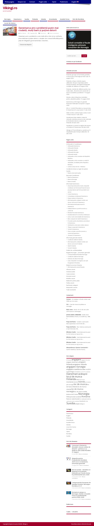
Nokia (76, 394)
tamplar (77, 404)
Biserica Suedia (72, 181)
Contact (32, 2)
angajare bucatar (85, 360)
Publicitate (64, 2)
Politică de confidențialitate (74, 250)
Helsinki (76, 382)
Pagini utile (43, 2)
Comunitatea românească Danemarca (78, 196)
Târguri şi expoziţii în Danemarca (76, 227)
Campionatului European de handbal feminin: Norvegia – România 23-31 (81, 484)
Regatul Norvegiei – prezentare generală (78, 252)
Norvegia (7, 19)
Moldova (68, 394)
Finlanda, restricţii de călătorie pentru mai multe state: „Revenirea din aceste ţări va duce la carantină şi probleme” (78, 90)
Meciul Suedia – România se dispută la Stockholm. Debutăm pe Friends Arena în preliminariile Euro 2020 (81, 472)
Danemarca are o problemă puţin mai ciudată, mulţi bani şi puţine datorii (39, 29)
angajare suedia (73, 369)
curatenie (87, 371)
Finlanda (35, 19)
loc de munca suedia (81, 391)
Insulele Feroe (64, 19)
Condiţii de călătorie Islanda (75, 239)
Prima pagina (9, 2)
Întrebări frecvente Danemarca (76, 212)
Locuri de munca (9, 23)
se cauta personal (85, 399)
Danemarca (17, 19)
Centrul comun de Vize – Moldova (76, 166)
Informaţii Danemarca (72, 184)
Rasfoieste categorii (72, 285)
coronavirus (77, 371)
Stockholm (82, 401)
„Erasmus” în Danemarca (74, 235)
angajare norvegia (75, 366)
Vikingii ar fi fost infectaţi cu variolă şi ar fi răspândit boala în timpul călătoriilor (78, 131)
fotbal (77, 379)
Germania (82, 379)
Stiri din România (78, 19)
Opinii (54, 2)
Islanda (43, 19)
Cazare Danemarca (73, 194)
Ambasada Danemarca (74, 146)
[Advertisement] (50, 11)
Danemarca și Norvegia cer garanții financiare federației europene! (76, 102)
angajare (76, 359)
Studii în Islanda (72, 246)
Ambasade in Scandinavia (73, 144)
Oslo (68, 397)
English (74, 2)
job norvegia (69, 384)
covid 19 (83, 371)
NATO (73, 394)
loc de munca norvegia (74, 390)
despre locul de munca (76, 375)
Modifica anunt (70, 278)
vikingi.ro (82, 404)
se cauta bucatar (75, 399)
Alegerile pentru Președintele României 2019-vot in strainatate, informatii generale (80, 460)
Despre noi (22, 2)
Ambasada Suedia (72, 154)
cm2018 (88, 369)
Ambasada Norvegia (73, 152)
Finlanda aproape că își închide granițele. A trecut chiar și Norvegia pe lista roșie (78, 75)
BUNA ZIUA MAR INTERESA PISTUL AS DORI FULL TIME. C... (78, 316)
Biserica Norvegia (72, 179)
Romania (86, 396)
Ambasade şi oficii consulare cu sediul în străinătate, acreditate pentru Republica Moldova (78, 162)
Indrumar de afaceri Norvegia (75, 258)
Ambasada (68, 360)
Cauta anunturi (70, 274)
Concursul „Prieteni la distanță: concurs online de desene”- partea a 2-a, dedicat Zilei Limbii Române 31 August (81, 448)
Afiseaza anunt (70, 269)
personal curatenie (75, 397)
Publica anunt (70, 283)
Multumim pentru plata (72, 281)
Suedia (27, 19)
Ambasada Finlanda (73, 148)
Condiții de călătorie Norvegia (75, 256)
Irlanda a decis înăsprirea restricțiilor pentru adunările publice (76, 98)
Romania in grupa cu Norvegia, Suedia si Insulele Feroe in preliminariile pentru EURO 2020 (81, 494)
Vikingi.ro (10, 8)
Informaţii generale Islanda (74, 238)
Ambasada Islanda (72, 150)
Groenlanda (53, 19)
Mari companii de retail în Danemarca (77, 219)
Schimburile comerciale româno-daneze (78, 225)
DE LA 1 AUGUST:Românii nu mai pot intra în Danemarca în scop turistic (78, 109)
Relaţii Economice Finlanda (74, 265)
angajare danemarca (72, 362)
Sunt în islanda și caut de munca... (76, 349)
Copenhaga (70, 372)
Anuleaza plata (70, 271)
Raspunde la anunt (71, 287)
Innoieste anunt (70, 276)
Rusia (68, 399)
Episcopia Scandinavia (72, 175)
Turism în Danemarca (73, 229)
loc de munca (80, 384)
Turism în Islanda (72, 248)
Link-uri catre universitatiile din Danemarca (79, 217)
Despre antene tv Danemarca (75, 198)
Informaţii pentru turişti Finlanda (76, 267)
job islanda (88, 382)
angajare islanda (80, 364)
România (69, 434)
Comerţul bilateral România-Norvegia (77, 254)
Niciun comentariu (54, 33)
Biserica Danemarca (73, 177)
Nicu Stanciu (23, 33)
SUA (87, 401)
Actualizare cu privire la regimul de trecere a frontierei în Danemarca (78, 126)
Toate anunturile (71, 290)
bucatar (82, 369)
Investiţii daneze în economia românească (79, 215)
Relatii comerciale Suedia (74, 173)
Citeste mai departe (25, 44)
